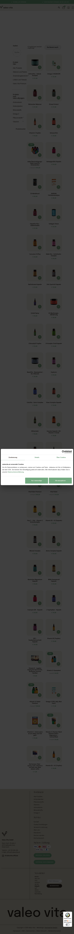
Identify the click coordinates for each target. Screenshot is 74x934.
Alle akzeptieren (60, 480)
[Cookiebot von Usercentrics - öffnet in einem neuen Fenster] (63, 451)
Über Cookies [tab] (61, 457)
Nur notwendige (36, 480)
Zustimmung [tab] (13, 457)
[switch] (68, 925)
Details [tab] (37, 457)
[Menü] (71, 913)
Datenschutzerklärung (16, 472)
